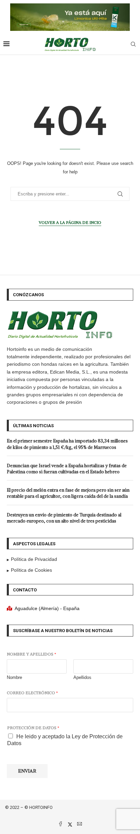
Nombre (14, 677)
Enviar (27, 771)
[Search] (133, 44)
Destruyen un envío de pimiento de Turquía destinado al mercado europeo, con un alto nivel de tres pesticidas (64, 518)
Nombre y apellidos (31, 654)
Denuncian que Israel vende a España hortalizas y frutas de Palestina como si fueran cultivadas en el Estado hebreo (67, 469)
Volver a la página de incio (70, 222)
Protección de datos (33, 727)
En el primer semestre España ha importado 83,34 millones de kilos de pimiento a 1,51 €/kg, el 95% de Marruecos (67, 444)
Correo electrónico (32, 692)
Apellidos (82, 677)
